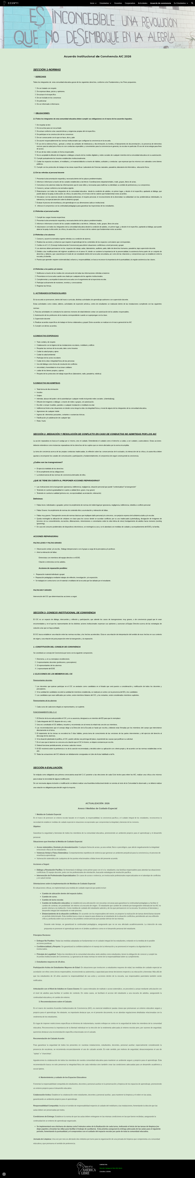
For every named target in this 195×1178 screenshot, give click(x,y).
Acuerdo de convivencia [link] (160, 3)
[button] (192, 3)
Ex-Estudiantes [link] (180, 3)
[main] (97, 55)
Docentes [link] (118, 3)
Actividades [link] (142, 3)
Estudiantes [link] (104, 3)
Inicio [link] (92, 3)
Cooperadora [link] (130, 3)
